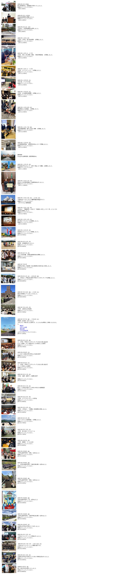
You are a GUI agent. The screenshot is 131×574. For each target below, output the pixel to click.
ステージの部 (23, 327)
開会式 (21, 325)
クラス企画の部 (24, 330)
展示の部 (22, 329)
